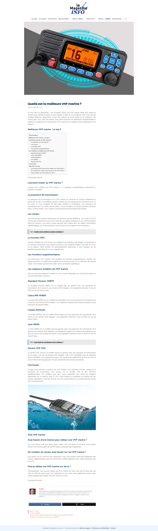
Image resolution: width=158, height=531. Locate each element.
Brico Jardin (78, 19)
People (100, 19)
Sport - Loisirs (34, 511)
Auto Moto (52, 19)
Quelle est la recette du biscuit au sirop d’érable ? (45, 517)
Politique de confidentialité (100, 528)
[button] (125, 19)
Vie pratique (116, 19)
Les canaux (34, 144)
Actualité (42, 19)
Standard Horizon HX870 (38, 153)
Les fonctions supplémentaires (40, 148)
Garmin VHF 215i (36, 161)
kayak (94, 245)
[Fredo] (32, 494)
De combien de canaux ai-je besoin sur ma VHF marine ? (48, 170)
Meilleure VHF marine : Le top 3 (39, 138)
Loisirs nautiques (35, 513)
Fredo (41, 489)
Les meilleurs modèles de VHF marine (41, 151)
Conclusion (32, 164)
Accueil (34, 19)
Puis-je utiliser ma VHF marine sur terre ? (43, 173)
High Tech (90, 19)
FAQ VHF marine (34, 166)
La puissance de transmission (40, 142)
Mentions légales (84, 528)
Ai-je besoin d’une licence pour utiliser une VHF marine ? (47, 168)
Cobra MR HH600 (36, 155)
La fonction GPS (36, 146)
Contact (113, 528)
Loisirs (107, 19)
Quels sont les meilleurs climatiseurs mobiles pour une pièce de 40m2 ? (52, 515)
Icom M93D (34, 159)
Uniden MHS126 (36, 157)
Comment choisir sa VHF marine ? (40, 140)
